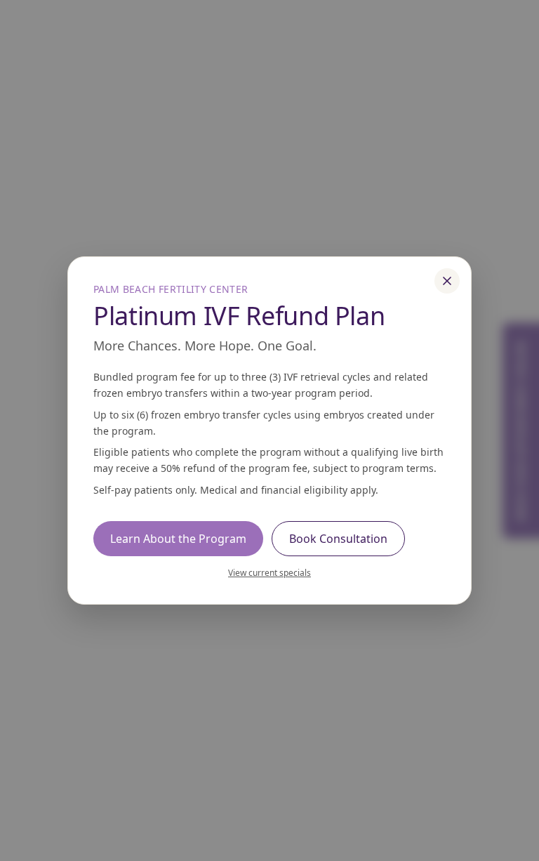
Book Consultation (338, 538)
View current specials (269, 573)
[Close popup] (447, 281)
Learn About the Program (178, 538)
